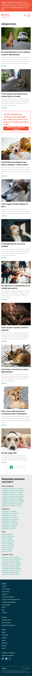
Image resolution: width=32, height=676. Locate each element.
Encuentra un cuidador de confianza (16, 128)
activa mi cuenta (18, 7)
